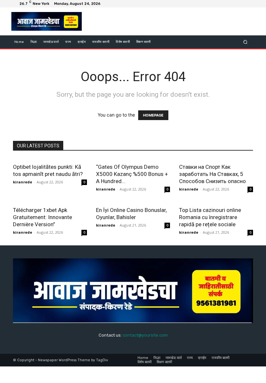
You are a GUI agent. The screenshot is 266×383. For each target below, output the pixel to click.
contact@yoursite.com (145, 335)
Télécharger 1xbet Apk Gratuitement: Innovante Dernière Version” (42, 217)
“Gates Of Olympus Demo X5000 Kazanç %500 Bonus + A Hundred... (132, 174)
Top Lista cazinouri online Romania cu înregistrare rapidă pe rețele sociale (210, 217)
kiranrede (22, 181)
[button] (245, 42)
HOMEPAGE (153, 115)
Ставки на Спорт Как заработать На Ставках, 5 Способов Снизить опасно (212, 174)
